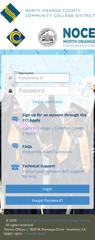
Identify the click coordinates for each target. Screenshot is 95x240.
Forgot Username (47, 101)
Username (26, 73)
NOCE (31, 133)
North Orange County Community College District (53, 220)
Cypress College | (38, 128)
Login (47, 188)
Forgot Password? (47, 200)
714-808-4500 (34, 234)
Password (31, 90)
